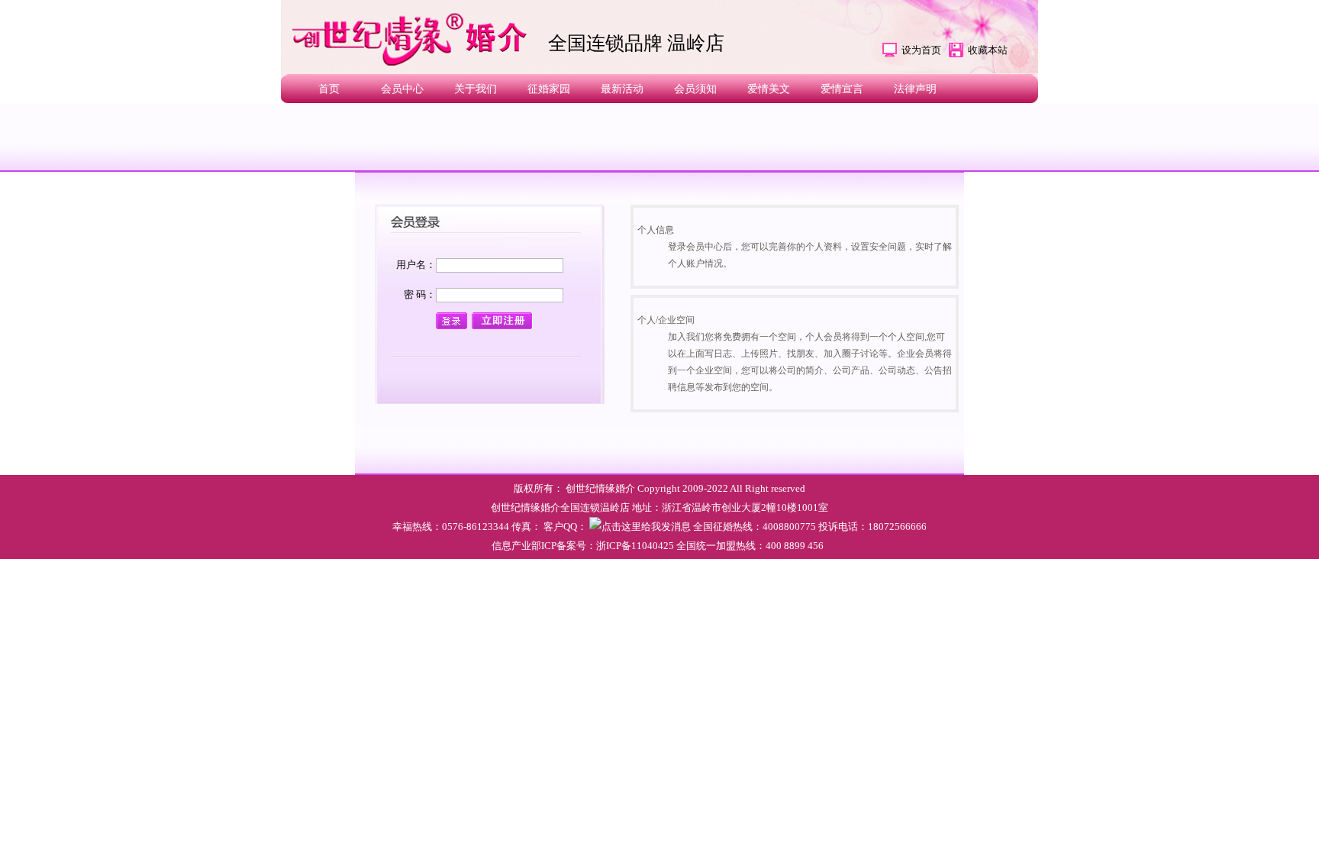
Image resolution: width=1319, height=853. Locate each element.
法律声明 (915, 89)
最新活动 (622, 89)
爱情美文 (768, 89)
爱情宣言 (842, 89)
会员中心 (402, 89)
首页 (329, 89)
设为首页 (921, 50)
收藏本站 (988, 50)
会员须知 (695, 89)
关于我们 (475, 89)
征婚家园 (548, 89)
